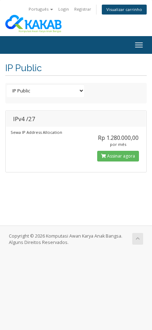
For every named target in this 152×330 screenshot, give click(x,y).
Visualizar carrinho (124, 9)
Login (63, 9)
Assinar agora (120, 156)
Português (39, 9)
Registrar (82, 9)
